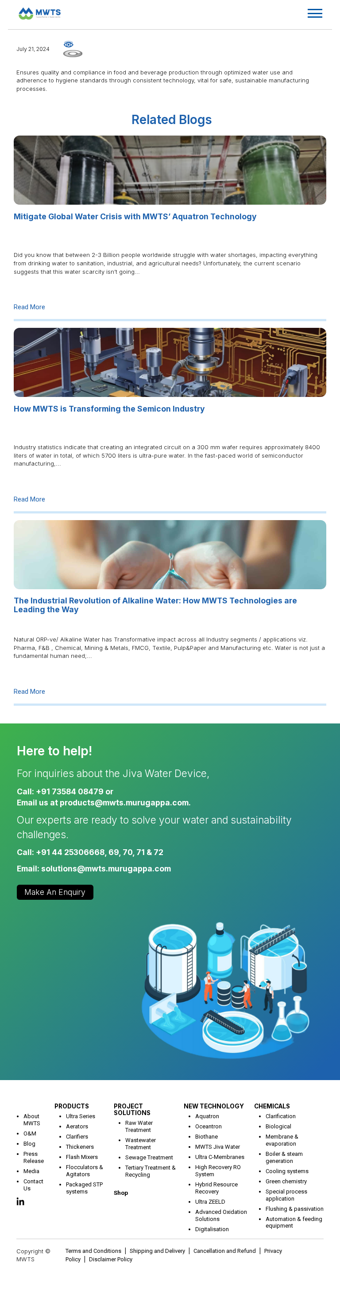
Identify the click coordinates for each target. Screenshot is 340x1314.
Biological (278, 1126)
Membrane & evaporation (282, 1140)
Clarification (281, 1116)
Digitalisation (212, 1229)
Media (31, 1171)
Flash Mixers (82, 1157)
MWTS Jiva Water (217, 1146)
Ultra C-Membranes (219, 1157)
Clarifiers (77, 1136)
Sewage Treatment (149, 1157)
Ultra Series (80, 1116)
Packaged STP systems (84, 1188)
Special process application (286, 1195)
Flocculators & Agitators (84, 1171)
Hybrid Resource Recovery (216, 1188)
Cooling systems (287, 1171)
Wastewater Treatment (140, 1144)
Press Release (33, 1157)
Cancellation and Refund (224, 1251)
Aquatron (207, 1116)
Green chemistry (286, 1181)
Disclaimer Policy (110, 1259)
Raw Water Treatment (139, 1126)
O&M (29, 1133)
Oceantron (208, 1126)
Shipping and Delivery (157, 1251)
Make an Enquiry (54, 892)
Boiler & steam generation (284, 1157)
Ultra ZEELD (210, 1201)
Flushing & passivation (295, 1208)
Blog (29, 1143)
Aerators (77, 1126)
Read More (29, 307)
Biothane (206, 1136)
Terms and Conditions (93, 1251)
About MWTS (31, 1120)
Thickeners (80, 1146)
